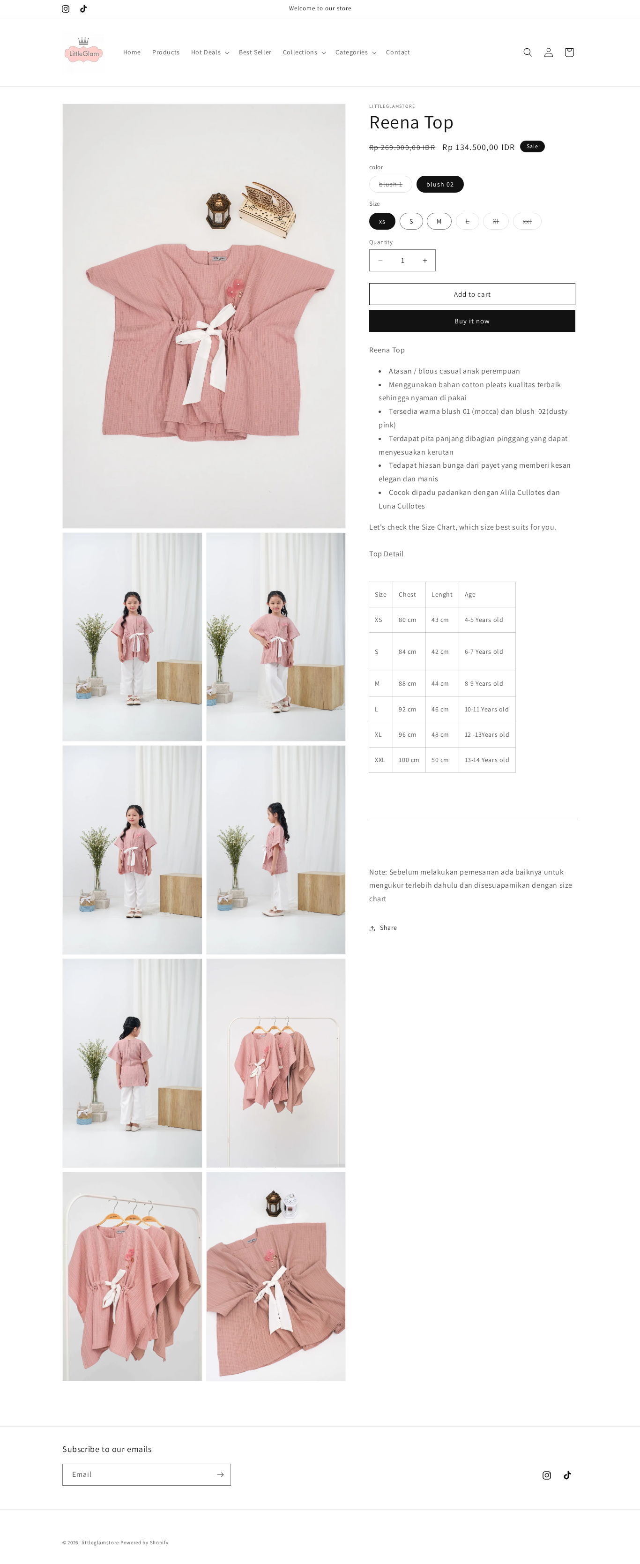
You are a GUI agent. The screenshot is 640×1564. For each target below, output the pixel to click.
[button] (209, 52)
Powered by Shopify (144, 1542)
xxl (532, 223)
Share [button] (388, 928)
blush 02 (440, 184)
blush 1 (395, 186)
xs (382, 221)
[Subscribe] (220, 1475)
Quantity (381, 242)
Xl (501, 223)
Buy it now (472, 321)
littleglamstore (100, 1542)
